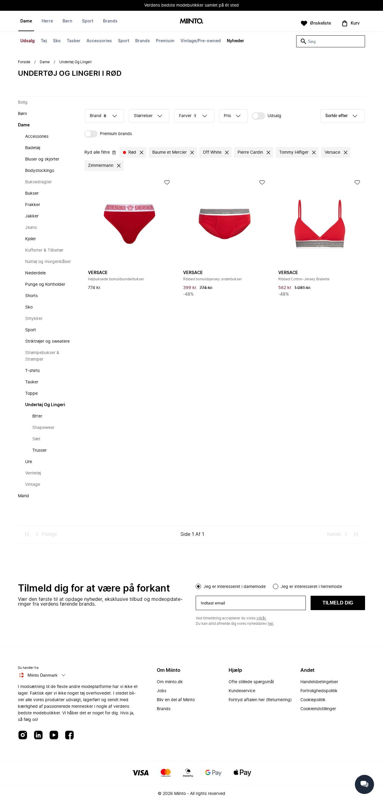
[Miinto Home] (191, 21)
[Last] (355, 534)
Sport (123, 41)
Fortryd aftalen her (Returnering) (260, 700)
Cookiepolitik (313, 700)
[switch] (266, 116)
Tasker (73, 41)
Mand (23, 496)
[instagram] (23, 735)
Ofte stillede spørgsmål (251, 682)
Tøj (44, 41)
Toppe (31, 393)
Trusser (39, 450)
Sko (57, 41)
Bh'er (37, 416)
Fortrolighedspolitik (319, 691)
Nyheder (235, 41)
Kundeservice (242, 691)
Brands (142, 41)
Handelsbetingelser (319, 682)
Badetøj (32, 148)
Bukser (32, 193)
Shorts (31, 296)
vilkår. (261, 618)
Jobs (161, 691)
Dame (26, 21)
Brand (98, 116)
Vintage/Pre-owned (200, 41)
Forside (24, 62)
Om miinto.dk (170, 682)
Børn (67, 21)
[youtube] (54, 735)
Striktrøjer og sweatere (47, 341)
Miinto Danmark (42, 675)
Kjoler (30, 239)
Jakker (32, 216)
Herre (47, 21)
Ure (28, 462)
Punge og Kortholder (45, 284)
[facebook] (69, 735)
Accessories (99, 41)
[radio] (198, 586)
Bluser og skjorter (42, 159)
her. (271, 623)
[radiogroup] (280, 586)
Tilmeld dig (338, 602)
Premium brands (116, 134)
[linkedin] (38, 735)
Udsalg (27, 41)
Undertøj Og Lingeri (45, 405)
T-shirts (32, 371)
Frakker (32, 205)
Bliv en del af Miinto (176, 700)
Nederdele (35, 273)
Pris (227, 116)
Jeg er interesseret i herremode (311, 587)
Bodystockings (39, 171)
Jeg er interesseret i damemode (234, 587)
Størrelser (143, 116)
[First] (27, 534)
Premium (165, 41)
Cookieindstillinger (318, 709)
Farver (187, 116)
